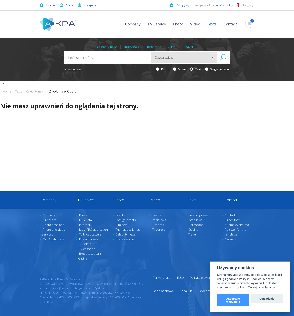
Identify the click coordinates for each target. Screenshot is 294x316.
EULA (180, 278)
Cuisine (172, 47)
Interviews (131, 47)
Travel (188, 47)
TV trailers (159, 229)
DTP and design (89, 239)
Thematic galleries (128, 229)
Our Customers (53, 239)
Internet (84, 225)
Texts (212, 24)
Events (120, 215)
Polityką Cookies (250, 279)
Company (133, 24)
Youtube (71, 5)
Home (7, 91)
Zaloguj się (182, 5)
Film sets (122, 225)
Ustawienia (266, 298)
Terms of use (162, 278)
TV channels (87, 249)
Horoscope (153, 47)
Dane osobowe (163, 291)
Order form (233, 220)
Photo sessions (53, 225)
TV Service (156, 24)
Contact (230, 24)
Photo (178, 24)
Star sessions (125, 239)
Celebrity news (107, 47)
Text (197, 69)
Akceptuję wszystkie (233, 300)
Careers (230, 239)
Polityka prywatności (203, 278)
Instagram (90, 5)
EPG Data (85, 220)
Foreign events (126, 220)
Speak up (186, 291)
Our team (49, 220)
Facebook (52, 5)
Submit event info (237, 225)
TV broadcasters (90, 234)
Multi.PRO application (93, 229)
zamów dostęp (225, 5)
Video (195, 24)
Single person (219, 69)
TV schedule (87, 244)
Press (83, 215)
